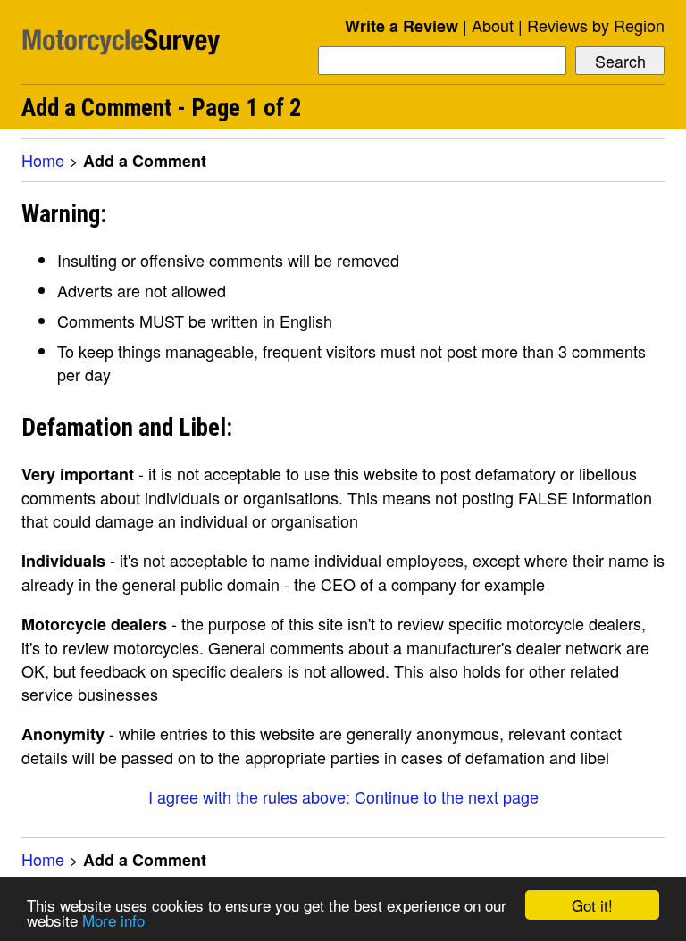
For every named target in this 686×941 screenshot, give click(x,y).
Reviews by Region (596, 25)
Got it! (592, 905)
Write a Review (401, 25)
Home (42, 159)
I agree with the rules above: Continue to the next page (343, 796)
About (493, 25)
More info (113, 920)
